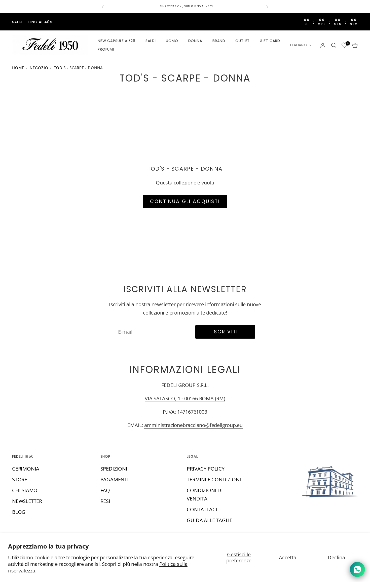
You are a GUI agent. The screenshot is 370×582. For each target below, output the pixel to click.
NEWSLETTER (27, 501)
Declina (336, 557)
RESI (105, 501)
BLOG (18, 512)
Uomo (172, 40)
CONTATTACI (202, 509)
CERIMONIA (25, 468)
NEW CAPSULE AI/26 (116, 40)
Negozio (39, 67)
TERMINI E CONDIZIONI (214, 479)
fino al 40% (40, 21)
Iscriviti (225, 331)
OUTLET (242, 40)
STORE (19, 479)
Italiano (298, 45)
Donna (195, 40)
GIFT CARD (270, 40)
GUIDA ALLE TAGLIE (209, 520)
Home (18, 67)
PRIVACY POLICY (205, 468)
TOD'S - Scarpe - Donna (78, 67)
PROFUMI (106, 49)
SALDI (150, 40)
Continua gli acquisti (185, 201)
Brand (218, 40)
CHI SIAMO (25, 490)
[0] (344, 45)
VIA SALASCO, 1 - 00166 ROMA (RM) (185, 398)
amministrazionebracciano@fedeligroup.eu (193, 425)
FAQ (105, 490)
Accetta (287, 557)
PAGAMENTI (114, 479)
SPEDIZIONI (113, 468)
